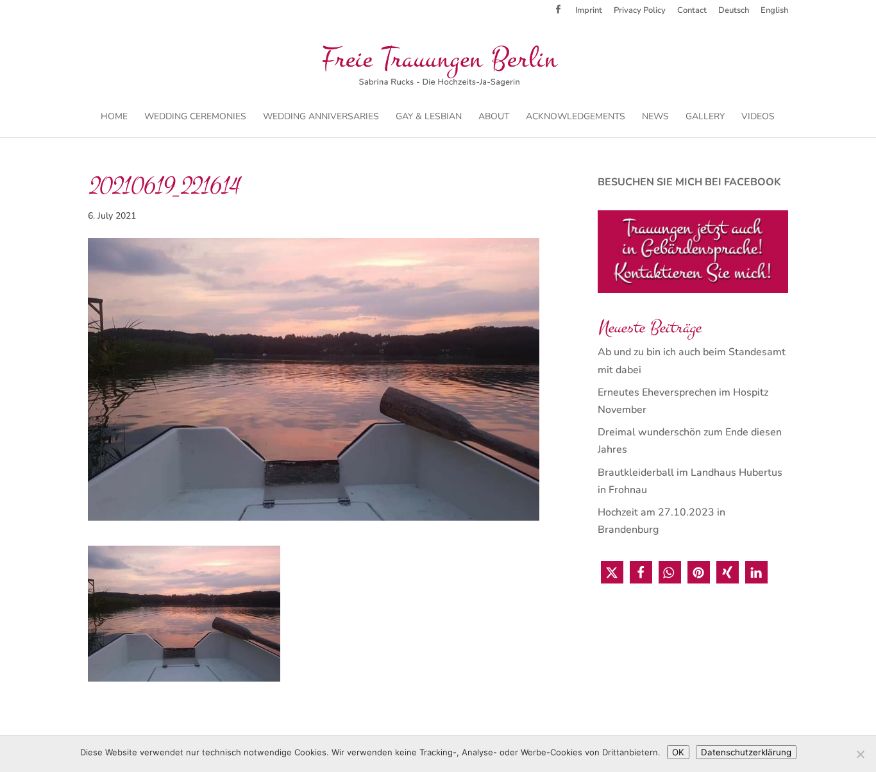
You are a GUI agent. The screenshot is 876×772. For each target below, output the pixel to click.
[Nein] (860, 754)
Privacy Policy (640, 11)
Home (114, 117)
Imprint (588, 11)
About (493, 117)
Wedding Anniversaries (321, 117)
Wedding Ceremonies (195, 117)
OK (678, 752)
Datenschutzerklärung (746, 752)
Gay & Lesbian (429, 117)
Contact (692, 11)
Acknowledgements (575, 117)
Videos (758, 117)
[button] (612, 572)
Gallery (705, 117)
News (655, 117)
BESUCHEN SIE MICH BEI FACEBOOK (689, 182)
